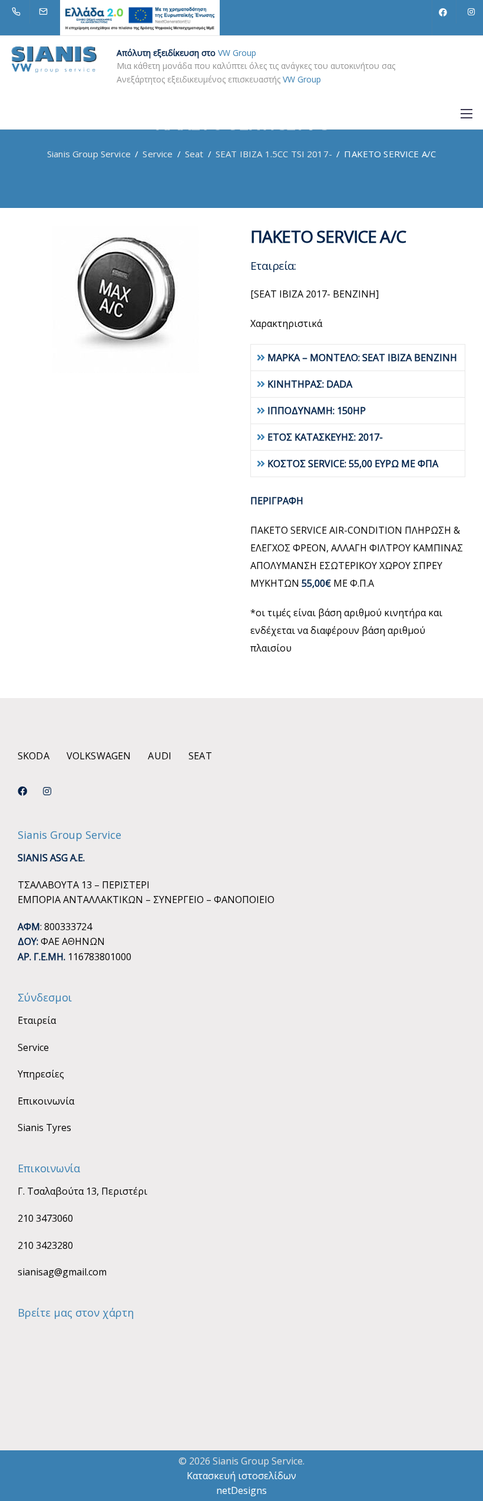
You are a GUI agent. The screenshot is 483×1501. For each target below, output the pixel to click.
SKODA (33, 755)
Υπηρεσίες (41, 1073)
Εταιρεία (37, 1020)
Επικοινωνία (46, 1101)
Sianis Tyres (44, 1127)
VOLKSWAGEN (99, 755)
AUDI (159, 755)
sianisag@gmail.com (62, 1271)
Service (33, 1047)
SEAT (200, 755)
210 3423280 (45, 1245)
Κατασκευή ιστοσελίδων (241, 1475)
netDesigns (241, 1490)
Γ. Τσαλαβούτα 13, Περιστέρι (82, 1191)
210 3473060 (45, 1218)
